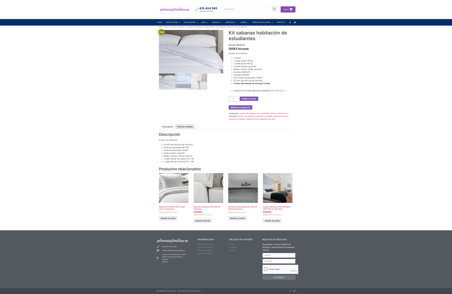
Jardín (243, 22)
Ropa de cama (172, 22)
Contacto (281, 22)
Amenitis (216, 22)
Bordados (230, 22)
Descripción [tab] (167, 126)
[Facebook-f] (290, 22)
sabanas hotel (252, 119)
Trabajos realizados (261, 22)
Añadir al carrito (249, 99)
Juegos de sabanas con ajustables (200, 27)
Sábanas (181, 27)
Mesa (204, 22)
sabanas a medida (264, 116)
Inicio (159, 22)
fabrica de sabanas (246, 116)
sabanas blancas (280, 116)
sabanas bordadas (237, 119)
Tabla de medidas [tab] (185, 126)
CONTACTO (279, 91)
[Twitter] (295, 22)
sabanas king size (267, 119)
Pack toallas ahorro (280, 113)
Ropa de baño (189, 22)
